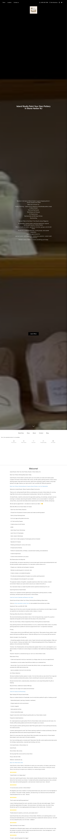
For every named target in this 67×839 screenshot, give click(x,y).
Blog (47, 433)
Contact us (16, 2)
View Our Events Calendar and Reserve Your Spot (21, 597)
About (34, 433)
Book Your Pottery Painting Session (18, 486)
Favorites (33, 442)
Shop (28, 433)
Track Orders (23, 442)
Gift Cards (53, 442)
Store (4, 2)
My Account (13, 442)
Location (9, 2)
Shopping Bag (43, 442)
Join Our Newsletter (43, 486)
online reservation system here (21, 603)
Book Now (21, 433)
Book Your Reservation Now (16, 762)
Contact (41, 433)
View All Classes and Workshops (17, 691)
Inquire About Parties (32, 486)
